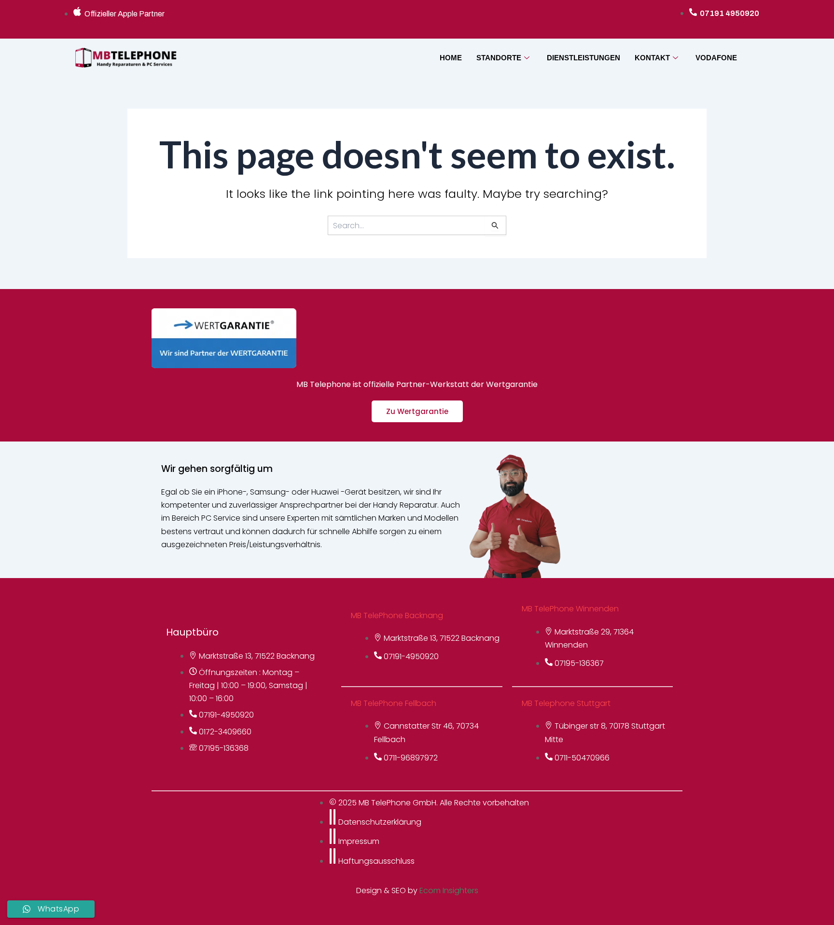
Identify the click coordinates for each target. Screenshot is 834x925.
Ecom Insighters (448, 890)
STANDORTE (498, 58)
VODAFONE (716, 58)
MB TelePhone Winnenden (570, 608)
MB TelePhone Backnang (397, 615)
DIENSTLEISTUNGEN (583, 58)
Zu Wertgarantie (417, 411)
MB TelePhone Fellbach (393, 703)
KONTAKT (652, 58)
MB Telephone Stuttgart (566, 703)
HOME (451, 58)
